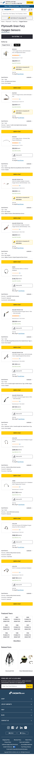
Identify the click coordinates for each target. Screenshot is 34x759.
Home (2, 21)
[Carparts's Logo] (9, 10)
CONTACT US (5, 720)
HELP (2, 709)
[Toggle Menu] (2, 9)
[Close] (32, 750)
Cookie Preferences (7, 746)
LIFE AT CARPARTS (6, 704)
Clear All (17, 45)
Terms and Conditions (24, 742)
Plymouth (8, 21)
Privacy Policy (8, 742)
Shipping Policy (6, 739)
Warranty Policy (17, 739)
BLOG (2, 715)
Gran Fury (15, 21)
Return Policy (28, 739)
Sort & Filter (15, 36)
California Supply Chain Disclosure (10, 744)
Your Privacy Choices (26, 746)
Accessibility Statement (26, 744)
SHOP (3, 698)
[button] (17, 2)
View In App (30, 2)
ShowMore (17, 641)
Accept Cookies (24, 756)
